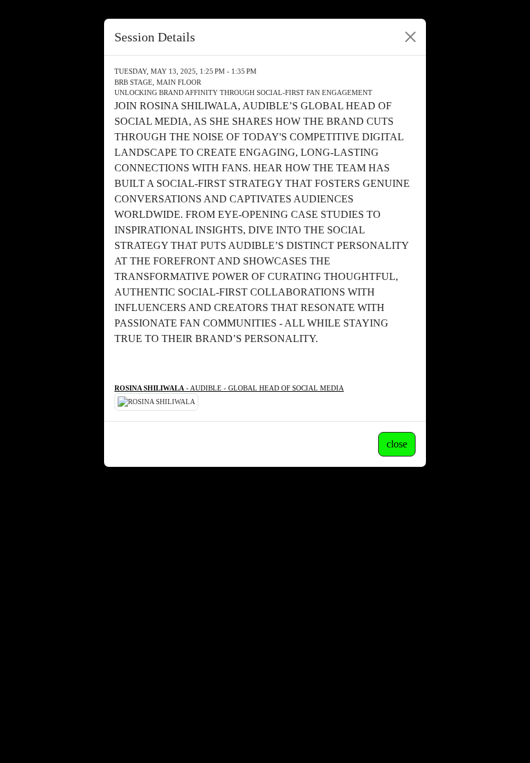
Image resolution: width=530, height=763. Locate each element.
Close (397, 443)
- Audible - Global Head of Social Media (229, 388)
